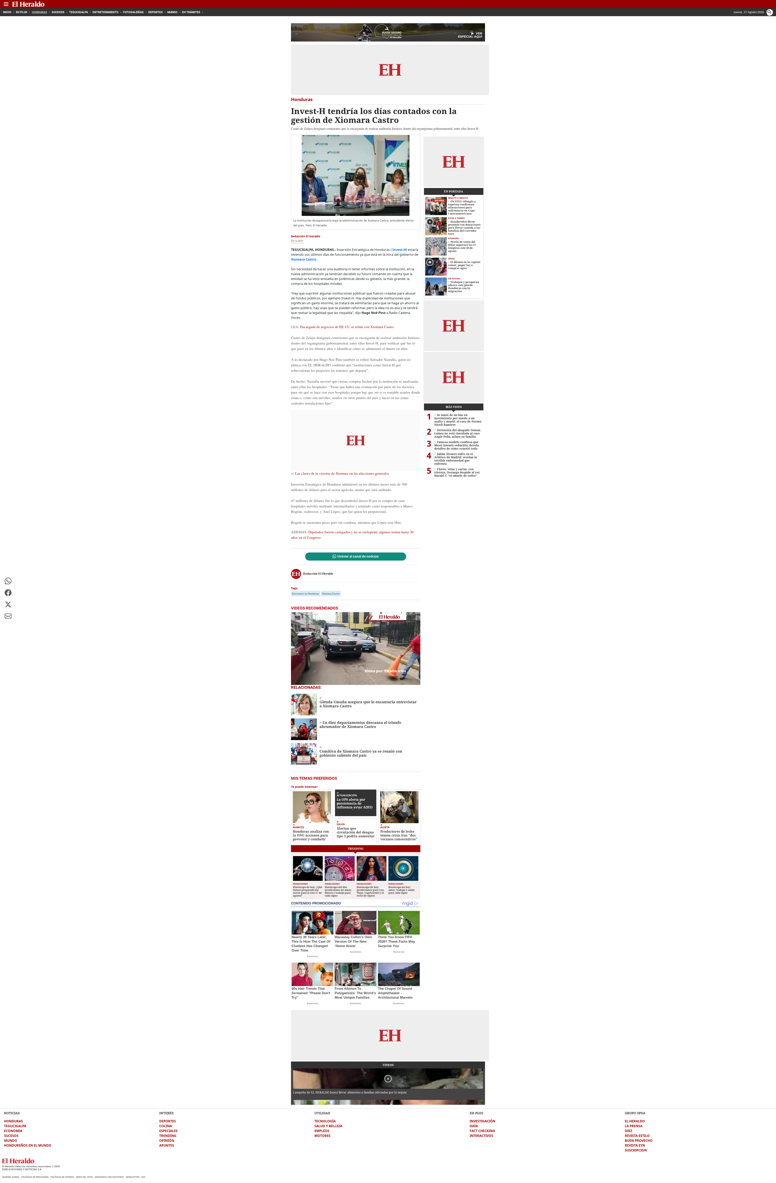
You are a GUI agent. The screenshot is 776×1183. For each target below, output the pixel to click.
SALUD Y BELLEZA (328, 1126)
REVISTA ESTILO (637, 1135)
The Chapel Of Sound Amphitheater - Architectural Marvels (395, 993)
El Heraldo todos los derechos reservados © (31, 1166)
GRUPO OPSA (635, 1113)
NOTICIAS (12, 1113)
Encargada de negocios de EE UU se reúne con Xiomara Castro (347, 326)
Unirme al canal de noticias (358, 556)
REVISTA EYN (635, 1145)
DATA (474, 1126)
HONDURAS (13, 1121)
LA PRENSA (633, 1126)
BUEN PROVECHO (639, 1140)
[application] (355, 648)
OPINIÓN (166, 1140)
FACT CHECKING (482, 1131)
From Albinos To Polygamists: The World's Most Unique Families (355, 993)
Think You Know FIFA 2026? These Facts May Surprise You (396, 941)
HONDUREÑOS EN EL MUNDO (27, 1145)
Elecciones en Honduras (305, 593)
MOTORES (322, 1135)
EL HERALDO (635, 1121)
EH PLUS (476, 1113)
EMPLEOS (321, 1131)
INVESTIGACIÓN (482, 1121)
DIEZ (628, 1131)
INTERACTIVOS (481, 1135)
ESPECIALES (168, 1131)
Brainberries (312, 956)
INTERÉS (166, 1113)
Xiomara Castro (331, 593)
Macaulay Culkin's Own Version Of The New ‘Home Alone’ (353, 941)
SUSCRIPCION (636, 1150)
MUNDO (10, 1140)
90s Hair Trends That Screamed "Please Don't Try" (311, 993)
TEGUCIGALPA (15, 1126)
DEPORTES (167, 1121)
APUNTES (166, 1145)
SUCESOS (11, 1135)
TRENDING (167, 1135)
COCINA (165, 1126)
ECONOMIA (13, 1131)
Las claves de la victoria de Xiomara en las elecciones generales (342, 473)
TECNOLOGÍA (325, 1121)
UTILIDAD (322, 1113)
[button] (8, 581)
